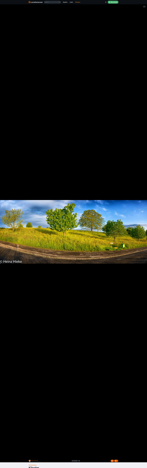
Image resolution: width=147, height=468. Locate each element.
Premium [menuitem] (77, 2)
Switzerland (32, 465)
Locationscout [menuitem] (35, 2)
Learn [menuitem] (71, 2)
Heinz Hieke (34, 460)
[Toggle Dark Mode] (105, 2)
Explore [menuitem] (65, 2)
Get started (114, 2)
